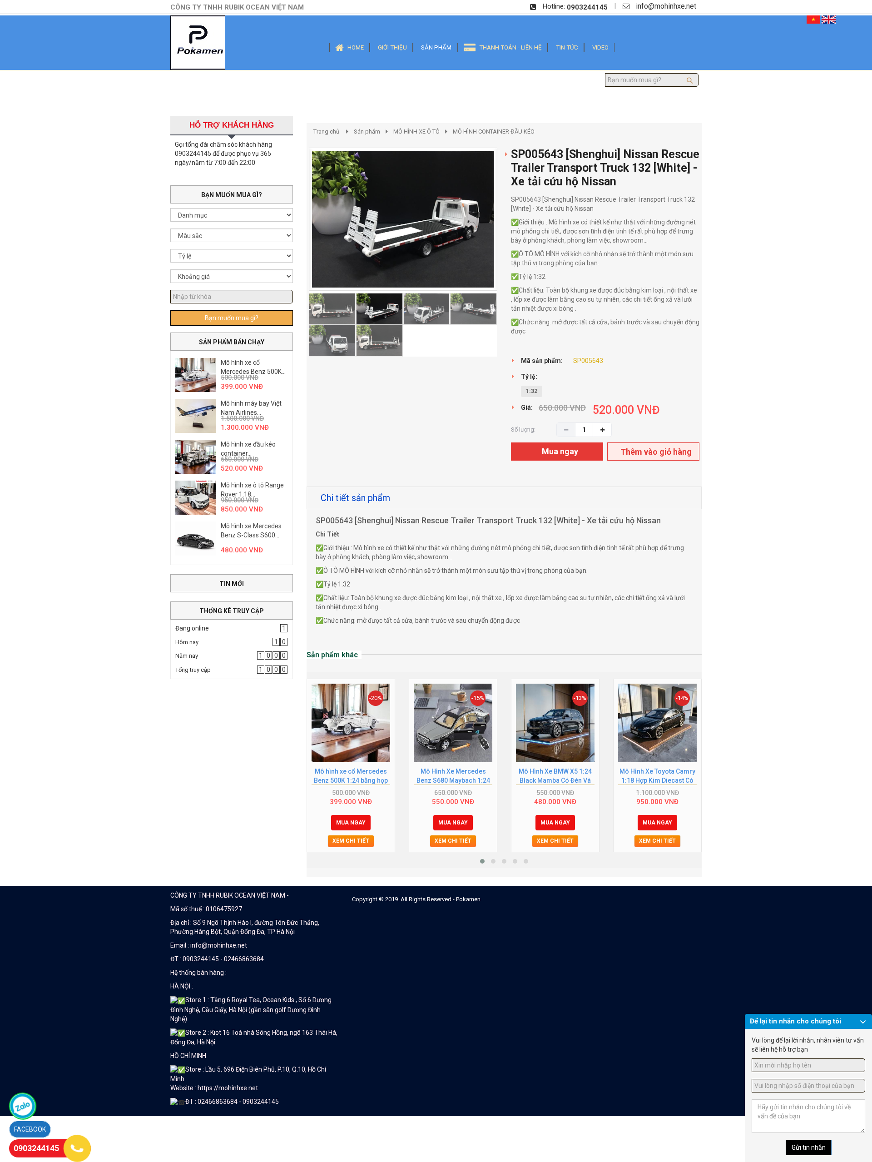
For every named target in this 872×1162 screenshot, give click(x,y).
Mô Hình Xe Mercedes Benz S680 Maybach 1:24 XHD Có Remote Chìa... (453, 776)
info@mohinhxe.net (666, 6)
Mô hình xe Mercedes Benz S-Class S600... (251, 530)
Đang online (192, 628)
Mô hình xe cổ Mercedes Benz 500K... (253, 367)
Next (513, 260)
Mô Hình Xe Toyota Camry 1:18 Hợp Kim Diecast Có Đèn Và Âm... (657, 776)
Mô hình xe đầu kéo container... (248, 449)
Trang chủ (326, 131)
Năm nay (186, 655)
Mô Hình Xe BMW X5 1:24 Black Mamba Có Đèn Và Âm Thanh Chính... (555, 776)
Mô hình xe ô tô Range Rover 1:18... (252, 490)
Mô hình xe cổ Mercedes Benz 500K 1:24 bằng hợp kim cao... (351, 776)
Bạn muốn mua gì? (231, 318)
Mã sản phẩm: (542, 360)
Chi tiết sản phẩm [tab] (355, 497)
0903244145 (587, 7)
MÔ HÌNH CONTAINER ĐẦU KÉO (494, 131)
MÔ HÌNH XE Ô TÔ (416, 131)
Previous (295, 260)
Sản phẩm (367, 131)
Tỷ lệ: (529, 376)
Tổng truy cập (193, 669)
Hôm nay (186, 642)
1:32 (531, 390)
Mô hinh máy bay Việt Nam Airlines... (251, 408)
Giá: (527, 407)
